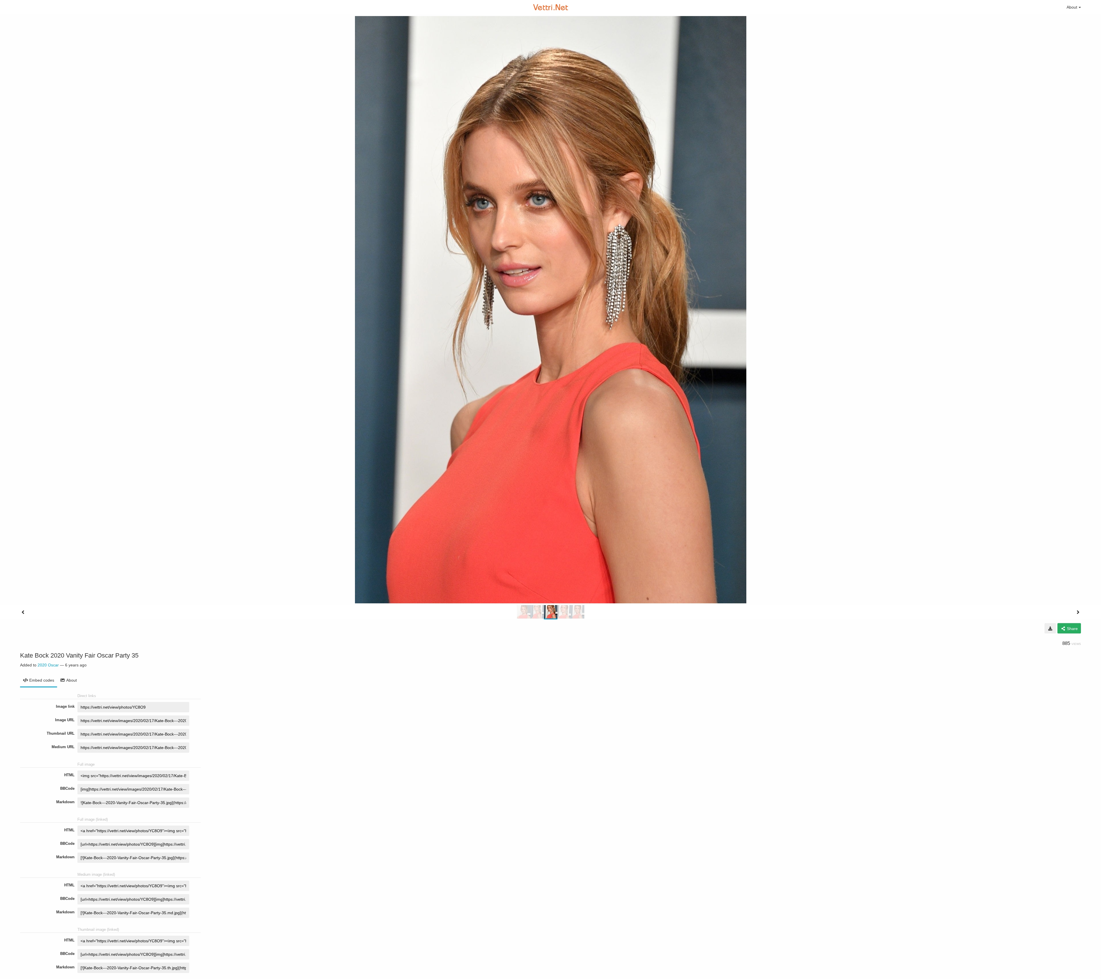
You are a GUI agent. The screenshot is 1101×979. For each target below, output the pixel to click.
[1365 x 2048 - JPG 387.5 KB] (1050, 628)
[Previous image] (23, 612)
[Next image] (1078, 612)
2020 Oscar (48, 665)
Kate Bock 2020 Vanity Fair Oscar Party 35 (79, 655)
